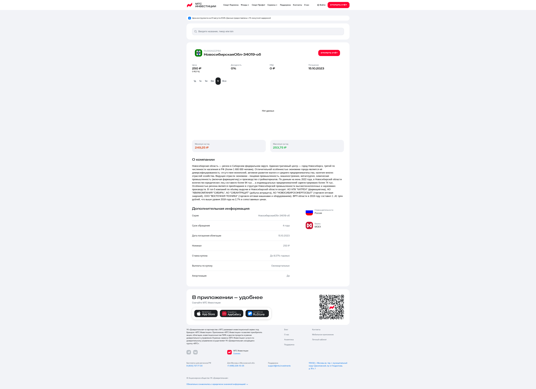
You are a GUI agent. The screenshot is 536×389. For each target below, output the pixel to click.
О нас (306, 5)
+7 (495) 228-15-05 (235, 365)
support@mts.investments (279, 365)
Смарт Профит (258, 5)
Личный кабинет (319, 339)
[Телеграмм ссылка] (188, 352)
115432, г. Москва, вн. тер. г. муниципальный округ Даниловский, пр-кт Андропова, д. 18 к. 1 (328, 366)
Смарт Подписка (231, 5)
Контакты (297, 5)
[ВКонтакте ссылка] (195, 352)
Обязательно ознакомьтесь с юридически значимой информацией (216, 384)
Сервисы (271, 5)
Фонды (244, 5)
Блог (286, 329)
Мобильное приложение (323, 334)
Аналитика (289, 339)
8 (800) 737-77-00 (194, 365)
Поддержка (285, 5)
